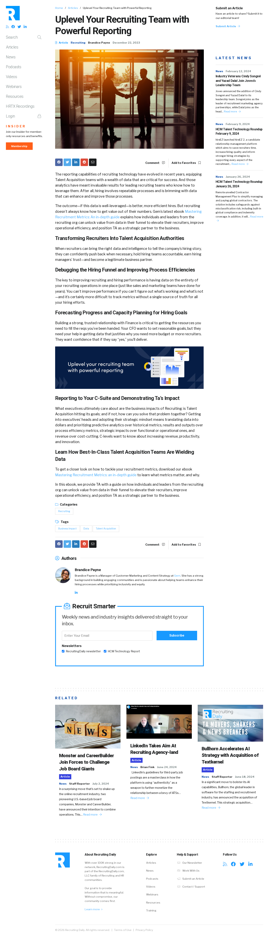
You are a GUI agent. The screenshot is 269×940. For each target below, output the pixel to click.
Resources (14, 96)
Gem (177, 575)
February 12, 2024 (238, 71)
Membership (19, 146)
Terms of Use (123, 930)
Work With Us (190, 870)
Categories (68, 504)
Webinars (13, 86)
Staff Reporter (79, 783)
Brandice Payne (99, 42)
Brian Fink (147, 767)
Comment (152, 163)
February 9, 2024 (238, 124)
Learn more (92, 909)
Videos (11, 76)
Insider (16, 126)
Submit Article (226, 26)
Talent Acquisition (106, 528)
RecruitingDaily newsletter (83, 651)
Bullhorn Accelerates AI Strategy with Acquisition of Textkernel (230, 755)
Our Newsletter (192, 862)
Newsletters (72, 646)
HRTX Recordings (20, 106)
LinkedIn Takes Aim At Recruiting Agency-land (154, 749)
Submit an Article (229, 8)
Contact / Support (193, 886)
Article (63, 42)
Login (10, 116)
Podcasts (13, 66)
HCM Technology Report (124, 651)
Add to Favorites (184, 163)
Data (86, 528)
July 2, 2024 (100, 783)
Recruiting (78, 42)
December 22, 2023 (126, 42)
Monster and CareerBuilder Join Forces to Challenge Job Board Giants (86, 762)
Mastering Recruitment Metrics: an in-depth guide (95, 475)
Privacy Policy (144, 930)
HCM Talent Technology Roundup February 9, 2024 (239, 131)
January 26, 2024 (238, 176)
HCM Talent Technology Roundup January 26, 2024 (239, 184)
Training (151, 910)
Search (12, 37)
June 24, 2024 (167, 767)
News (10, 57)
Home (59, 7)
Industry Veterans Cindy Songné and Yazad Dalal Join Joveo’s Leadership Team (238, 80)
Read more (230, 111)
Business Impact (67, 528)
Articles (12, 47)
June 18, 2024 (244, 776)
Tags (64, 522)
